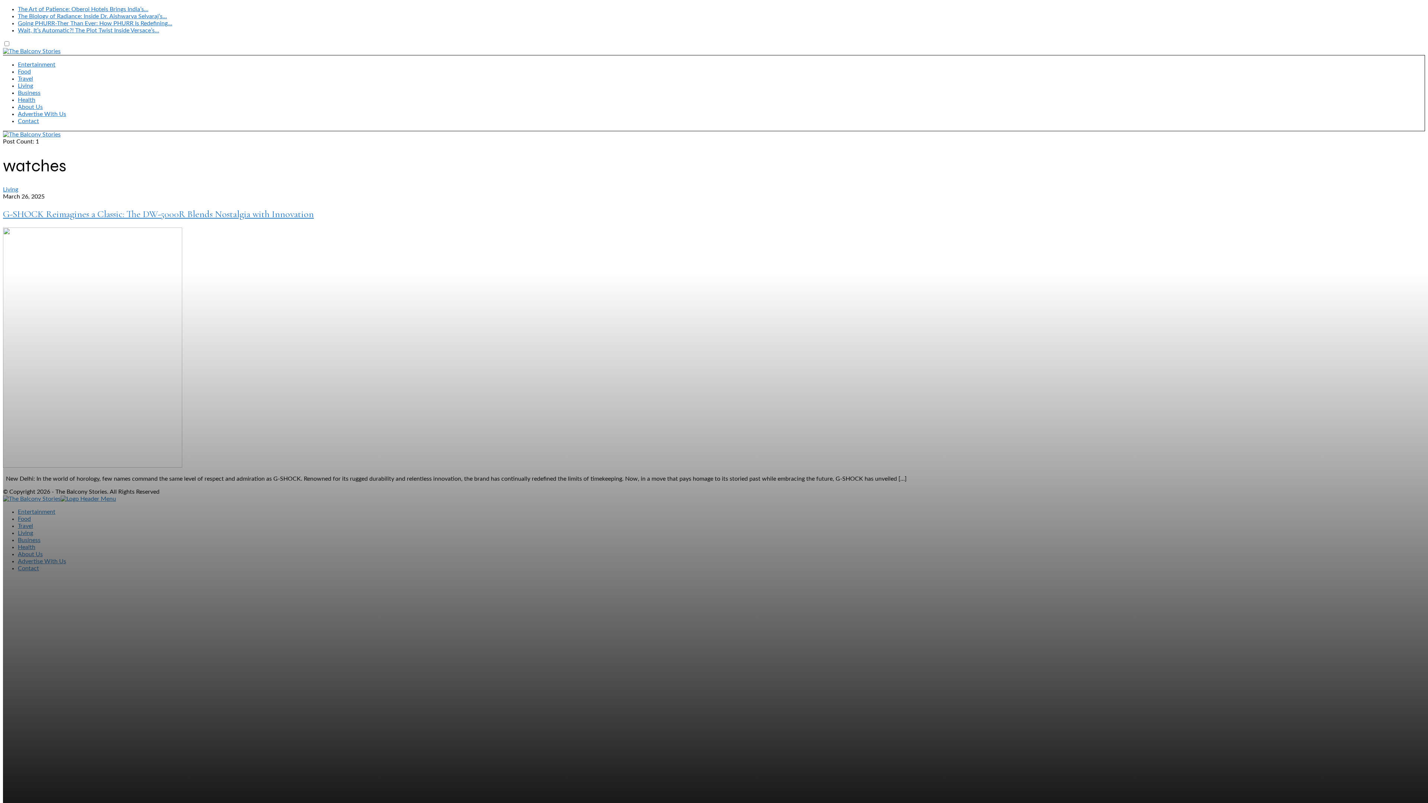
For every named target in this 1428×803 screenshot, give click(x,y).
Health (26, 100)
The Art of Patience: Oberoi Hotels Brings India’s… (83, 9)
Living (25, 86)
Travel (25, 79)
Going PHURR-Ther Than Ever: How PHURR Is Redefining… (95, 23)
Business (29, 93)
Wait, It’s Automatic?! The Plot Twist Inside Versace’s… (88, 30)
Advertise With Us (42, 114)
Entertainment (36, 65)
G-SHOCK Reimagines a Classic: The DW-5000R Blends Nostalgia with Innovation (158, 214)
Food (24, 72)
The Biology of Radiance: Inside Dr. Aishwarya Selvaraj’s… (92, 16)
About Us (30, 107)
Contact (28, 121)
